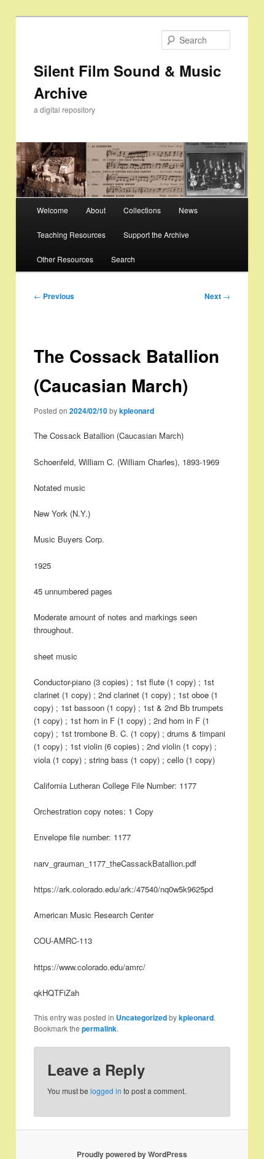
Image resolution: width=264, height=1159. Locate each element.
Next (217, 296)
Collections (142, 210)
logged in (106, 1090)
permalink (99, 1028)
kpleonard (136, 410)
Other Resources (65, 259)
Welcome (52, 210)
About (96, 210)
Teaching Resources (71, 234)
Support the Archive (156, 234)
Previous (54, 296)
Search (123, 259)
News (188, 210)
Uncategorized (141, 1017)
